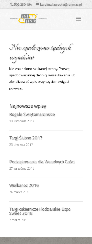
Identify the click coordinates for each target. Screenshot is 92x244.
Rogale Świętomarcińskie (32, 114)
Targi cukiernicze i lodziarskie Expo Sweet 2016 (40, 211)
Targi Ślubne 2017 (25, 138)
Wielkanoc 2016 (24, 185)
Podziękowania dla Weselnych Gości (41, 161)
